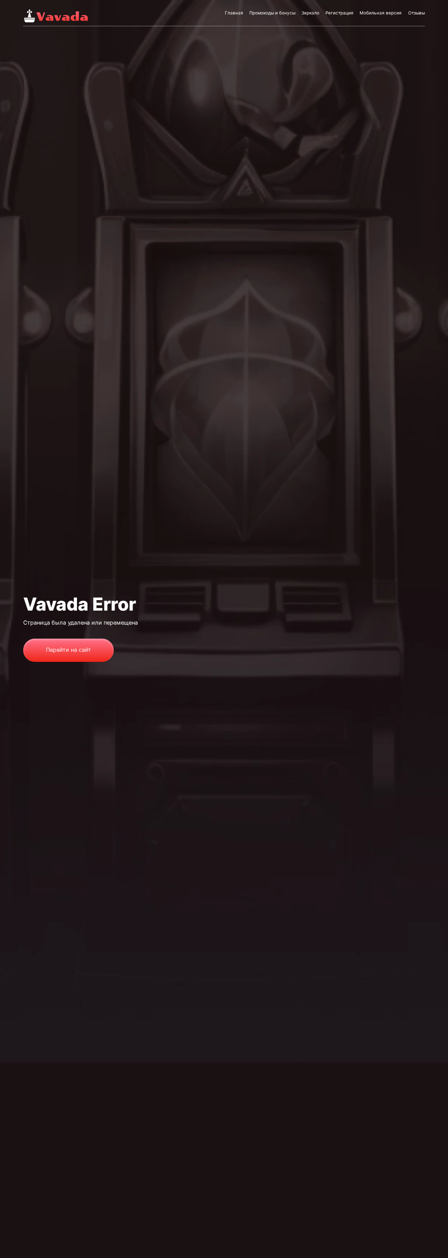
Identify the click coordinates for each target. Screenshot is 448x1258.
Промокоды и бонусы (272, 12)
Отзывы (416, 12)
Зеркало (310, 12)
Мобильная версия (381, 12)
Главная (234, 12)
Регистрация (340, 12)
